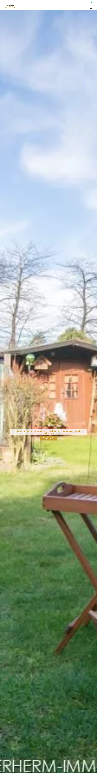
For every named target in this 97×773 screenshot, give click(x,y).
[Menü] (90, 8)
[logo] (10, 7)
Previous (3, 396)
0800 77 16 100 (86, 2)
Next (94, 396)
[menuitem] (90, 8)
